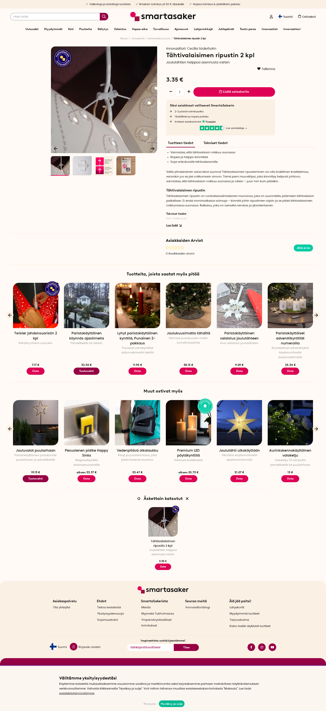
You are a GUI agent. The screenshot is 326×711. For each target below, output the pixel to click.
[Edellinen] (55, 148)
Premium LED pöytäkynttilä (188, 453)
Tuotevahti (86, 371)
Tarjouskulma (239, 619)
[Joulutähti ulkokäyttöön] (239, 422)
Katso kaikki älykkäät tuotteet (250, 626)
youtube (271, 647)
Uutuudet (31, 29)
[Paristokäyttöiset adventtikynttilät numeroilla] (290, 305)
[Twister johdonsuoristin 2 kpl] (35, 305)
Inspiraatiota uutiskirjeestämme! (163, 640)
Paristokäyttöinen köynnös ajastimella (86, 336)
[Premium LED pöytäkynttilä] (188, 422)
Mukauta (150, 704)
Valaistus (120, 29)
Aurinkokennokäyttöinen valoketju (290, 453)
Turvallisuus (161, 29)
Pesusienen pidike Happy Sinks (86, 453)
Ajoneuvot (181, 29)
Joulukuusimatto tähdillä (188, 333)
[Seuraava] (152, 148)
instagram (260, 647)
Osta (35, 371)
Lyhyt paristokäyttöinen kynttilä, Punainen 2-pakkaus (137, 338)
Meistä (146, 607)
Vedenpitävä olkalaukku (137, 450)
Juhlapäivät (226, 29)
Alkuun (124, 38)
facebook (249, 647)
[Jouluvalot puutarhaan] (35, 422)
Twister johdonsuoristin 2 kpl (35, 336)
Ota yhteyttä (61, 607)
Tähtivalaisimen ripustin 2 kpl (163, 543)
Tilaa (186, 647)
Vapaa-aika (140, 29)
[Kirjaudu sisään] (271, 17)
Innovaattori (292, 29)
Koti (71, 29)
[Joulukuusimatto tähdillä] (188, 305)
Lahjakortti (237, 607)
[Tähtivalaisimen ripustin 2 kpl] (163, 522)
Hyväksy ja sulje (172, 704)
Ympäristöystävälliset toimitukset (156, 622)
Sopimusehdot (107, 619)
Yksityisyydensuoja (110, 613)
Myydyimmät (53, 29)
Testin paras (248, 29)
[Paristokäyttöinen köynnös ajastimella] (86, 305)
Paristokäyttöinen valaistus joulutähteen (239, 336)
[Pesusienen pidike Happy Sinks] (86, 422)
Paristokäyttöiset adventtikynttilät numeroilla (290, 338)
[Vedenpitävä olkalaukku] (137, 422)
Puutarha (85, 29)
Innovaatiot (270, 29)
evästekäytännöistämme (76, 693)
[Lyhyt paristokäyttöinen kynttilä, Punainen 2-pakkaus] (137, 305)
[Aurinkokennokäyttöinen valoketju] (290, 422)
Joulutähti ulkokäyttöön (239, 450)
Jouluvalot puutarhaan (35, 450)
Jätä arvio (303, 248)
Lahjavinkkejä (203, 29)
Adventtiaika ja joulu (159, 38)
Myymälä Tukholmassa (157, 613)
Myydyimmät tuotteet (244, 613)
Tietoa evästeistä (109, 607)
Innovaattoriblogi (197, 607)
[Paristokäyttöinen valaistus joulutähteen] (239, 305)
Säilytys (103, 29)
